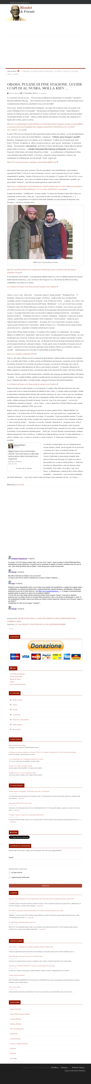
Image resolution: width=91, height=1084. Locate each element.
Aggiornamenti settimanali (20, 877)
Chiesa (15, 705)
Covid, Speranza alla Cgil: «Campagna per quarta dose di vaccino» (26, 759)
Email (11, 857)
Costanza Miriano (15, 1019)
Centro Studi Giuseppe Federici (20, 1014)
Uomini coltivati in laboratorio (17, 975)
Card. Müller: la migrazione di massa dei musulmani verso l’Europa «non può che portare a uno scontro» (36, 910)
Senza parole (17, 729)
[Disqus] (45, 522)
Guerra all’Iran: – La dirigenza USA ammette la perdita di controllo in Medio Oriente (31, 947)
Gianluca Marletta (15, 1024)
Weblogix (64, 1067)
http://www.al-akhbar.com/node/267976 (21, 354)
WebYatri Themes (78, 1067)
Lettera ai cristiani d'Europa (19, 1044)
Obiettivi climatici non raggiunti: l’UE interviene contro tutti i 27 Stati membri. (29, 791)
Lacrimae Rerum (15, 1039)
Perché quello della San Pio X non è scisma (20, 803)
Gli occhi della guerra (17, 1029)
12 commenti (43, 93)
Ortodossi (13, 1048)
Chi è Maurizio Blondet (17, 674)
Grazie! (12, 682)
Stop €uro (13, 1053)
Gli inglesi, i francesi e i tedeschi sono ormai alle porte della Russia (26, 815)
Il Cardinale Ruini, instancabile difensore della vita (22, 922)
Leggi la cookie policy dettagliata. (75, 1071)
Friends (15, 710)
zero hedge (13, 1058)
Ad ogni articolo (16, 872)
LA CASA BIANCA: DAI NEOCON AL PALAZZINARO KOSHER (40, 624)
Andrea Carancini (15, 1009)
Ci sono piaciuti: (17, 785)
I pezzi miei (20, 484)
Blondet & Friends (27, 9)
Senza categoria (18, 724)
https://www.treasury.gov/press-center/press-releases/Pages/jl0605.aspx (31, 162)
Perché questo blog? (16, 676)
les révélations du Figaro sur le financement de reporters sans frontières (32, 286)
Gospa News (14, 1034)
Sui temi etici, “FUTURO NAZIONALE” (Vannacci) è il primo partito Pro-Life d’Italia (32, 966)
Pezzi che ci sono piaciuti (21, 719)
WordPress (55, 1067)
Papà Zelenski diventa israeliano (17, 745)
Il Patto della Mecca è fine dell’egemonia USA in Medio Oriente (26, 956)
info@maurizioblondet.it (20, 2)
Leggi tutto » (21, 798)
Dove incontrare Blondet (17, 684)
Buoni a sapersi (17, 700)
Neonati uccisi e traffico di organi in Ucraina (20, 766)
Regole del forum (15, 679)
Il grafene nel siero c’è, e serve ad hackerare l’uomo (22, 773)
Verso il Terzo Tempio (14, 987)
